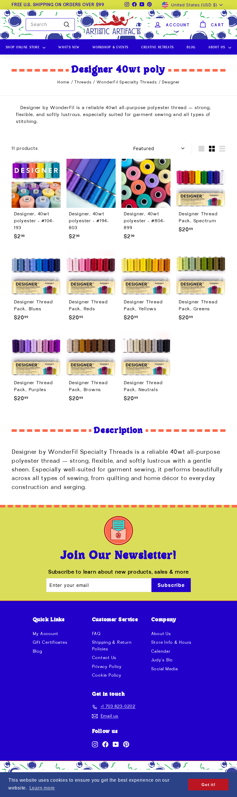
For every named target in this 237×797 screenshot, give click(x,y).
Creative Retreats (157, 46)
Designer (171, 82)
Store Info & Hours (171, 642)
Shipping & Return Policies (112, 645)
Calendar (161, 651)
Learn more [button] (42, 787)
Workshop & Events (110, 46)
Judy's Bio (162, 660)
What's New (68, 46)
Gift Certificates (50, 642)
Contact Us (104, 658)
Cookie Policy (106, 675)
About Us (217, 46)
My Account (46, 634)
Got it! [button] (208, 784)
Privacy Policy (107, 667)
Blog (191, 46)
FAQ (96, 634)
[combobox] (50, 24)
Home (63, 82)
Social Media (164, 669)
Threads (83, 82)
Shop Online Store (23, 46)
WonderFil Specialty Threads (127, 82)
